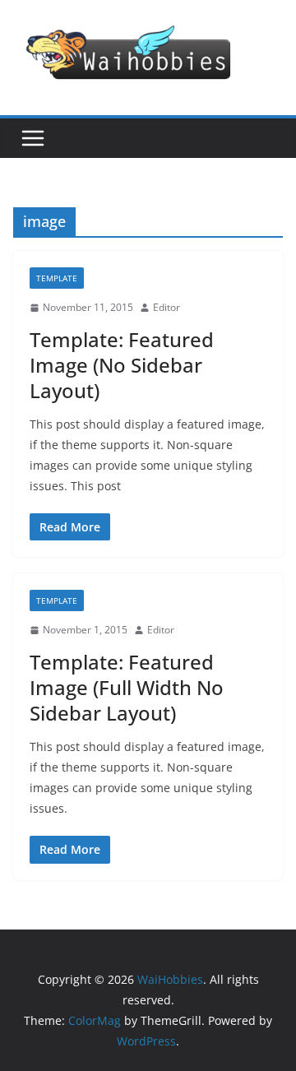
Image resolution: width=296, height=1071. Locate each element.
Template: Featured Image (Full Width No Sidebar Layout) (127, 687)
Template (56, 278)
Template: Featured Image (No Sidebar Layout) (122, 365)
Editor (166, 307)
